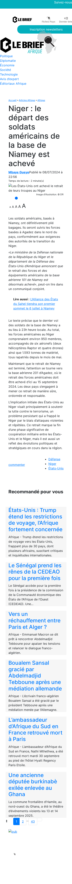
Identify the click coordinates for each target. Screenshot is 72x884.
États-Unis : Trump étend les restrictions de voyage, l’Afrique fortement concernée (35, 520)
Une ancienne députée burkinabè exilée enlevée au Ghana (32, 785)
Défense (54, 459)
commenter (16, 465)
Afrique (41, 100)
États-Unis (56, 468)
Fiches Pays (48, 21)
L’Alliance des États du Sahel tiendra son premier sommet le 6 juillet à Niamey (35, 303)
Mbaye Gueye (18, 172)
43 (33, 821)
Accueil (12, 100)
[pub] (12, 831)
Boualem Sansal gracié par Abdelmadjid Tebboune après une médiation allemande (35, 676)
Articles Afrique (27, 100)
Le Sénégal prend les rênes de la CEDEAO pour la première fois (34, 571)
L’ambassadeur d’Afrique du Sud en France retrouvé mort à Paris (35, 729)
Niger (52, 464)
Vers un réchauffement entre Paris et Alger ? (34, 620)
